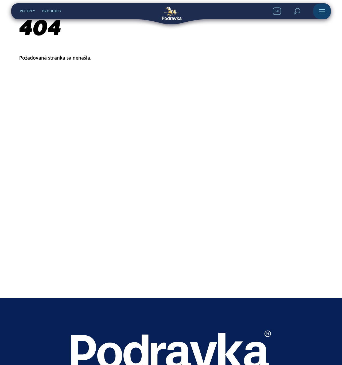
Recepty (27, 11)
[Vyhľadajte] (297, 11)
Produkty (52, 11)
